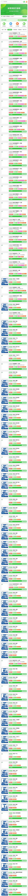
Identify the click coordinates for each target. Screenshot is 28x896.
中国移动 (20, 29)
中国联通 (15, 29)
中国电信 (10, 29)
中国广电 (24, 29)
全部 (3, 29)
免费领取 (24, 38)
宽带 (5, 29)
